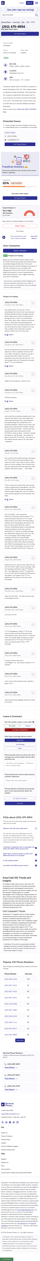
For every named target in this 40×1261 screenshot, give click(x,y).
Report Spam (20, 226)
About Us (4, 1133)
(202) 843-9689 (11, 1035)
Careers (3, 1143)
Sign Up (29, 3)
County (5, 50)
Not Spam (20, 231)
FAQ (2, 1166)
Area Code (16, 22)
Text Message (20, 744)
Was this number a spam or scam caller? (19, 722)
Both (20, 748)
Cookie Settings (6, 1259)
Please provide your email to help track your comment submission (20, 776)
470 (27, 22)
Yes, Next (20, 803)
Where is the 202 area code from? (15, 828)
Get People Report (20, 144)
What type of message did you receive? (18, 736)
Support (3, 1159)
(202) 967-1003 (11, 991)
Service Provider (8, 43)
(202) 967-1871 (11, 998)
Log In (21, 3)
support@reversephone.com (10, 1114)
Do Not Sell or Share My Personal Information (16, 1173)
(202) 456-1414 (11, 979)
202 (23, 22)
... (33, 303)
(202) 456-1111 (11, 1022)
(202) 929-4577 (11, 1028)
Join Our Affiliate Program (9, 1146)
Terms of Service (6, 1136)
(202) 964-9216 (11, 1016)
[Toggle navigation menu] (36, 3)
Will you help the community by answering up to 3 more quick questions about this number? (19, 791)
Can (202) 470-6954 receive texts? (15, 866)
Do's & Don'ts (5, 1169)
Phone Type (24, 50)
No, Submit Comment (20, 798)
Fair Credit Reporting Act (25, 1210)
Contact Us (4, 1162)
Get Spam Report (20, 34)
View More (20, 1040)
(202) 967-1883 (11, 1010)
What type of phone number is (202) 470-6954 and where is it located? (18, 855)
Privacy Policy (5, 1140)
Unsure (28, 726)
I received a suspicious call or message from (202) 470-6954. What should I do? (19, 848)
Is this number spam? (10, 861)
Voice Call (20, 740)
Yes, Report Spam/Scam (20, 730)
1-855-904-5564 (7, 1110)
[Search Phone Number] (36, 15)
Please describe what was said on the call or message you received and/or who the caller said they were (20, 757)
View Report (10, 1067)
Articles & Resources (8, 1150)
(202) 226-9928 (11, 1004)
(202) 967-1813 (11, 985)
